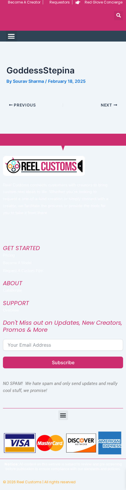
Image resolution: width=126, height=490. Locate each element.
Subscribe (63, 362)
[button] (118, 15)
